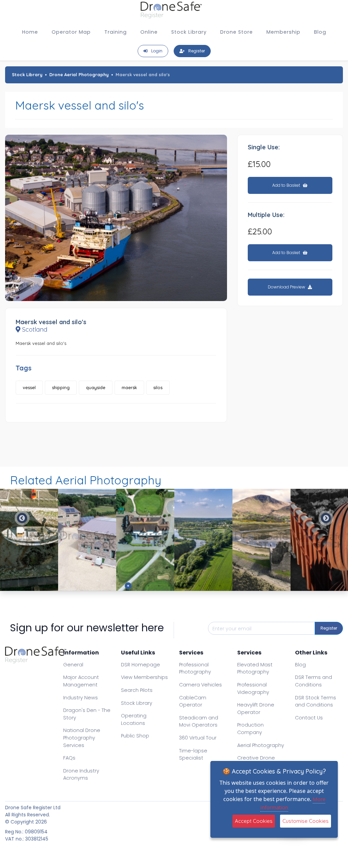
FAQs (69, 757)
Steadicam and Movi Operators (198, 721)
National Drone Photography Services (81, 737)
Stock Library (189, 32)
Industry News (80, 697)
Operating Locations (133, 719)
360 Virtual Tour (197, 737)
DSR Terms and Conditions (313, 681)
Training (115, 32)
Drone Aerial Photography (79, 74)
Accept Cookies (254, 821)
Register (328, 628)
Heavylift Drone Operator (255, 708)
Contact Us (309, 717)
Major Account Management (81, 681)
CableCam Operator (192, 701)
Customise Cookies (305, 821)
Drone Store (236, 32)
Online (149, 32)
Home (30, 32)
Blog (320, 32)
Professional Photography (195, 668)
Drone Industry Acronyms (81, 774)
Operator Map (71, 32)
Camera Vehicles (200, 684)
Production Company (250, 728)
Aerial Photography (260, 745)
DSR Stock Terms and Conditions (315, 701)
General (73, 664)
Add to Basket (286, 185)
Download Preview (287, 287)
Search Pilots (137, 690)
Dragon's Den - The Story (86, 714)
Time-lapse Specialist (193, 754)
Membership (283, 32)
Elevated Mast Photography (255, 668)
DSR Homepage (140, 664)
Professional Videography (253, 688)
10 (219, 585)
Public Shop (135, 735)
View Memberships (144, 677)
